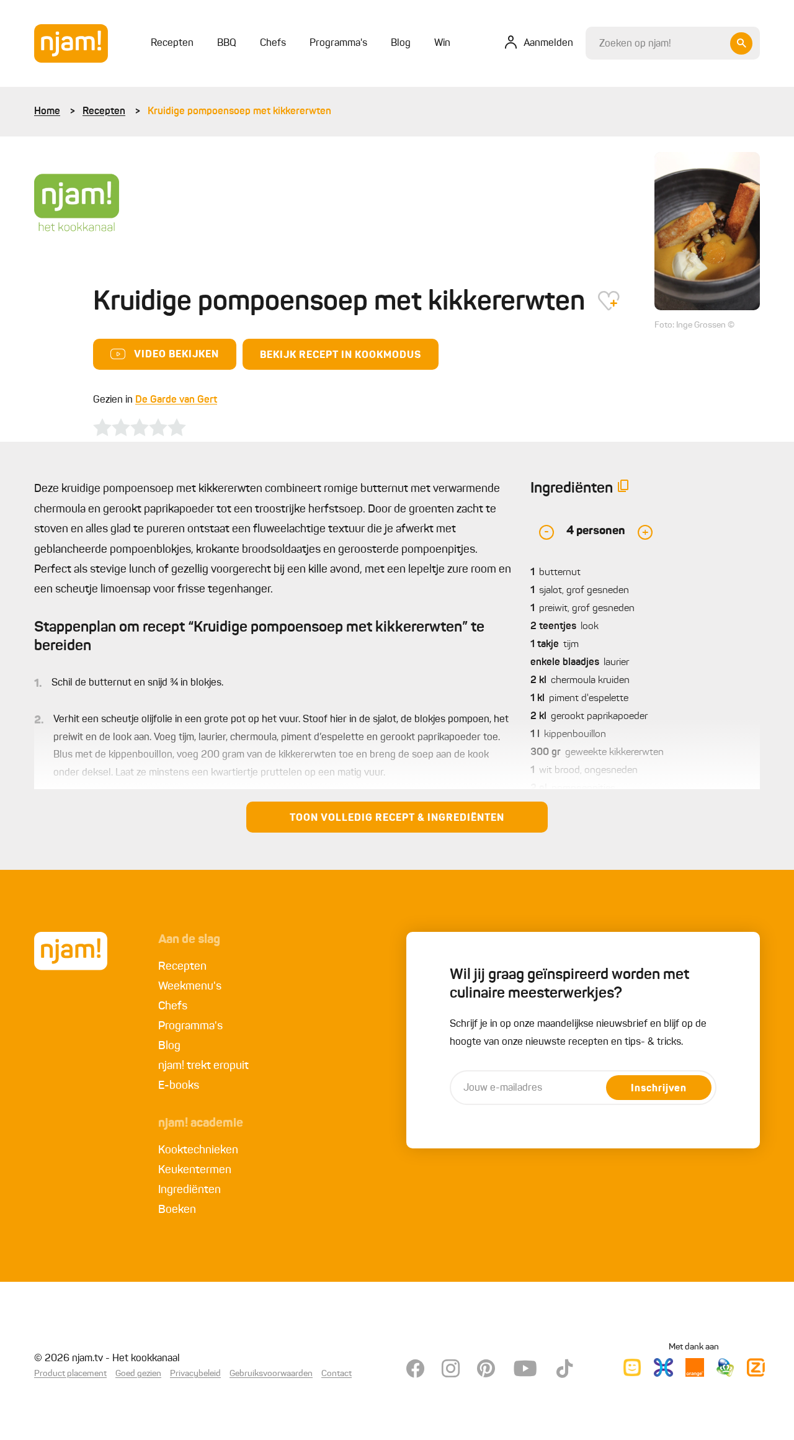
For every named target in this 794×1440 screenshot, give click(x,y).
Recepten (104, 112)
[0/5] (139, 427)
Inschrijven (659, 1089)
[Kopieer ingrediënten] (623, 488)
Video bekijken (176, 355)
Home (47, 112)
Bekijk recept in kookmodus (340, 355)
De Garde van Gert (176, 400)
